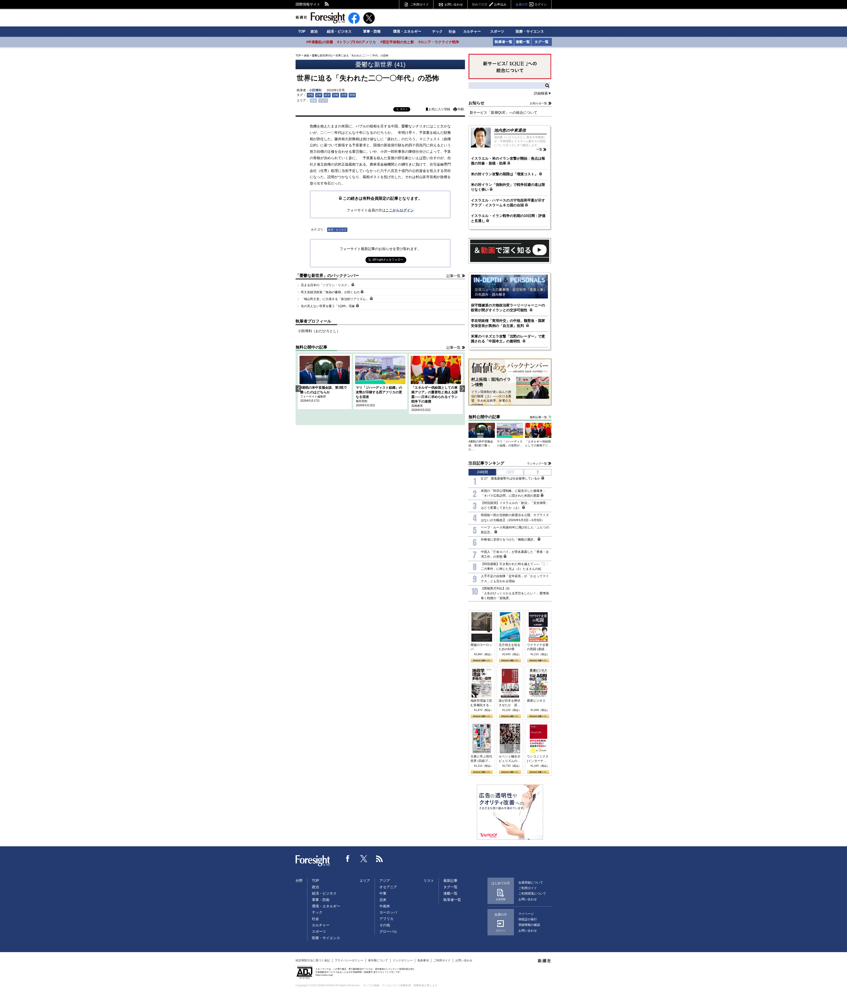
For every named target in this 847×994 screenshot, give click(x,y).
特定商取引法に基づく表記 (313, 960)
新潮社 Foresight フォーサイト (320, 17)
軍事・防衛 (372, 31)
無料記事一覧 (538, 417)
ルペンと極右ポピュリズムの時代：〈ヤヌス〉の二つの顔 (509, 759)
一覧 (539, 149)
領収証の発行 (527, 919)
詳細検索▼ (542, 93)
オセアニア (388, 887)
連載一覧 (523, 42)
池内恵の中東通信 (510, 130)
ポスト (404, 109)
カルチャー (472, 31)
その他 (384, 925)
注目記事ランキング (486, 463)
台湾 (344, 95)
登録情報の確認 (529, 925)
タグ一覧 (541, 42)
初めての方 (489, 4)
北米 (313, 100)
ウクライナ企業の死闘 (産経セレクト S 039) (538, 647)
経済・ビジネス (339, 31)
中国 (310, 95)
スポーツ (497, 31)
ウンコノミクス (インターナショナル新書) (538, 759)
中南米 (384, 906)
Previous (298, 388)
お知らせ (476, 103)
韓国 (352, 95)
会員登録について (530, 882)
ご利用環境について (532, 893)
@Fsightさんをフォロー (387, 259)
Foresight (313, 861)
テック (437, 31)
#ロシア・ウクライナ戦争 (438, 42)
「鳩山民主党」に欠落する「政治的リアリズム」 (335, 299)
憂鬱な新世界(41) (322, 55)
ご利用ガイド (419, 4)
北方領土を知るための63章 (509, 647)
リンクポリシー (403, 960)
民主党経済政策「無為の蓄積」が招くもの (330, 292)
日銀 (335, 95)
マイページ (526, 914)
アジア (323, 100)
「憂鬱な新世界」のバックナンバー (327, 275)
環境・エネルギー (407, 31)
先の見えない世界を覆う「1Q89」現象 (328, 306)
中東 (382, 893)
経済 (327, 95)
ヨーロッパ (388, 912)
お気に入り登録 (439, 109)
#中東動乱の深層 (319, 42)
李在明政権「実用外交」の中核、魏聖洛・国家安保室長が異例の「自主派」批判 (508, 323)
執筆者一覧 (503, 42)
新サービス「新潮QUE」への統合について (503, 112)
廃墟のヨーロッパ (481, 647)
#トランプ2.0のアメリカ (356, 42)
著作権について (378, 960)
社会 (452, 31)
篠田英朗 (361, 401)
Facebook (347, 858)
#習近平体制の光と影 (397, 42)
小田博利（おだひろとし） (319, 331)
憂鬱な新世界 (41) (380, 64)
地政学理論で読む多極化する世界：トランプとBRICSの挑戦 (481, 703)
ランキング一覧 (537, 463)
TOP (301, 31)
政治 (314, 31)
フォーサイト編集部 (313, 396)
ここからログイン (400, 210)
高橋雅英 (417, 405)
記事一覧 (453, 276)
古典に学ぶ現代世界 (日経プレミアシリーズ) (481, 759)
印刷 (461, 109)
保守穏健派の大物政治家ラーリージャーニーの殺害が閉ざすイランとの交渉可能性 (508, 307)
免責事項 (423, 960)
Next (462, 388)
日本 (318, 95)
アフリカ (386, 919)
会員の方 (531, 4)
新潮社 (544, 961)
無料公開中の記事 (311, 347)
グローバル (388, 931)
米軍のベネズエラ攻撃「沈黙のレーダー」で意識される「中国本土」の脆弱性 (508, 338)
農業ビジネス (536, 700)
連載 (306, 55)
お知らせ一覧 (538, 103)
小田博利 (315, 90)
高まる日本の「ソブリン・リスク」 (326, 285)
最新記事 (450, 880)
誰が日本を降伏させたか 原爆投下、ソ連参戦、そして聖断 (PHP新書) (509, 703)
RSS (326, 4)
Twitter (363, 858)
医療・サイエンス (530, 31)
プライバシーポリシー (349, 960)
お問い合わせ (453, 4)
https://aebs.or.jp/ (324, 975)
